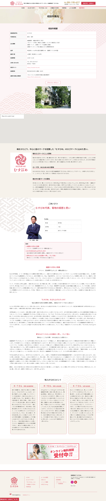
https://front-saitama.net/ (34, 77)
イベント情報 (44, 482)
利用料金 (64, 8)
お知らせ (43, 480)
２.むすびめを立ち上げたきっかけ (36, 251)
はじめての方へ (31, 8)
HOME (23, 8)
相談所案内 (82, 8)
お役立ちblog (44, 484)
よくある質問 (72, 8)
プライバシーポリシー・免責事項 (61, 482)
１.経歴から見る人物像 (32, 246)
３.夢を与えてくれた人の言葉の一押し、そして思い (41, 255)
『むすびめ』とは (42, 8)
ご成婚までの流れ (54, 8)
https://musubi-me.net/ (33, 67)
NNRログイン (26, 495)
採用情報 (58, 480)
